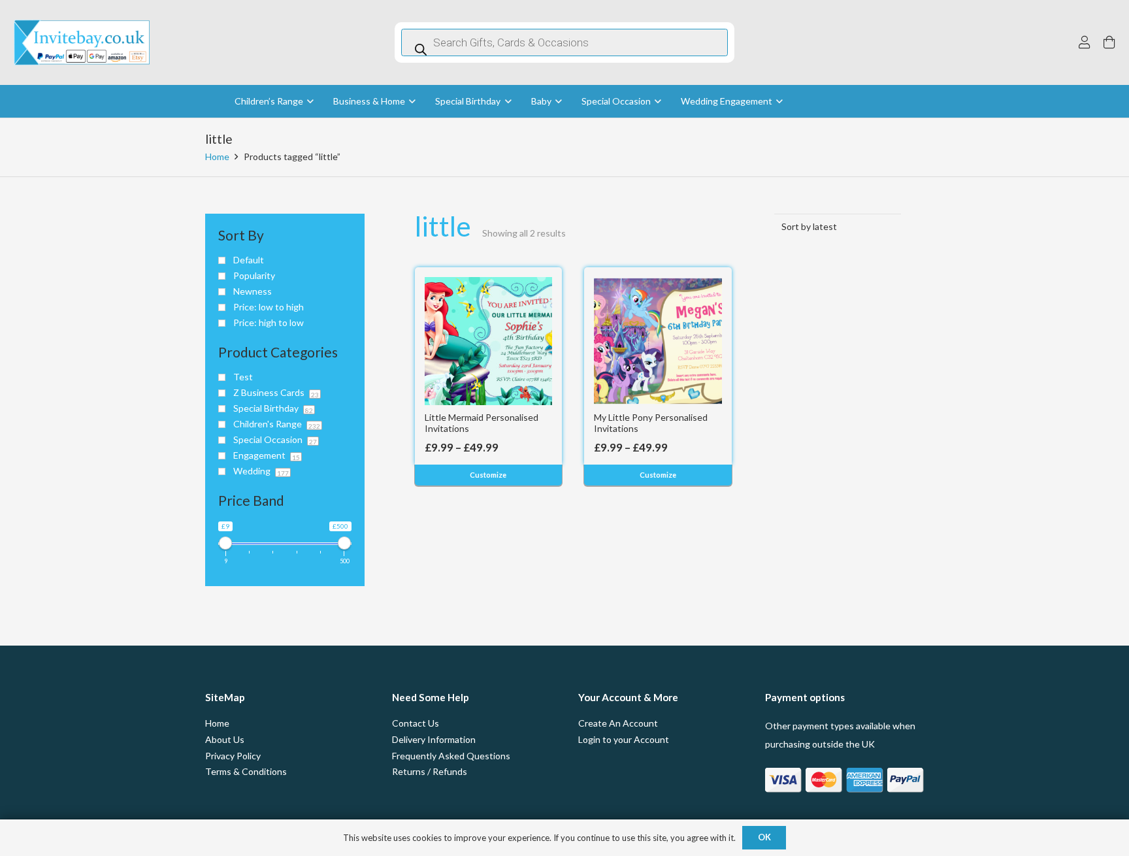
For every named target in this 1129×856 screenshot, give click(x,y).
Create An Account (618, 723)
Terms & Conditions (246, 771)
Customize (488, 474)
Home (217, 156)
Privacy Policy (233, 755)
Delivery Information (434, 739)
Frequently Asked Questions (451, 755)
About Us (224, 739)
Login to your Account (623, 739)
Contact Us (415, 723)
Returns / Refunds (429, 771)
